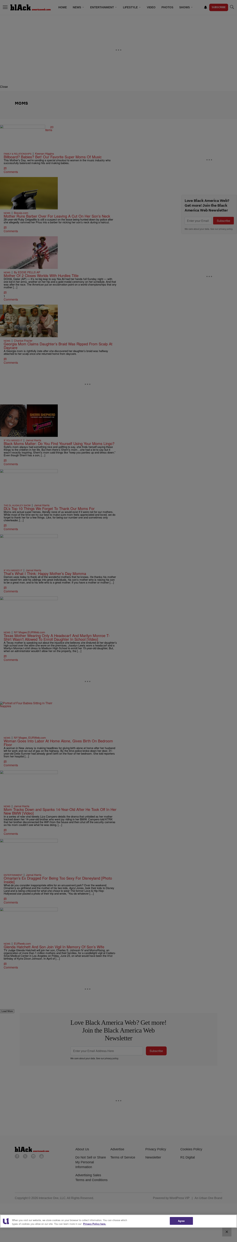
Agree (181, 1221)
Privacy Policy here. (94, 1224)
